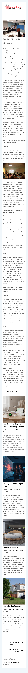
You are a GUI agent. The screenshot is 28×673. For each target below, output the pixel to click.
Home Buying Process (12, 606)
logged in (13, 662)
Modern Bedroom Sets (12, 547)
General (11, 386)
